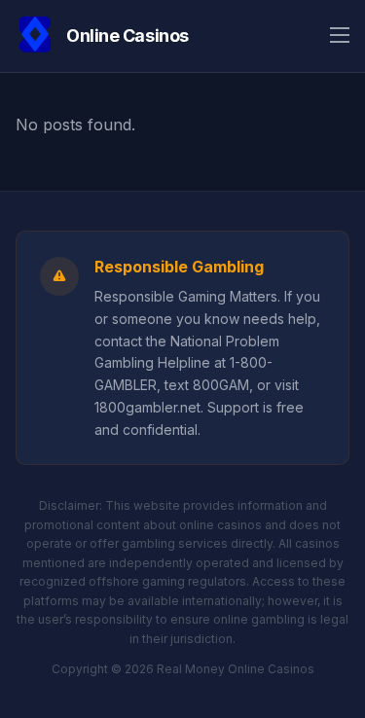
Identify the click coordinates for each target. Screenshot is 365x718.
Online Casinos (127, 35)
